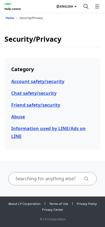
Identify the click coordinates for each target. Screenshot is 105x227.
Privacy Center (52, 209)
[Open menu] (97, 6)
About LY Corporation (24, 204)
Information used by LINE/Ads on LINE (48, 132)
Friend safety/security (35, 105)
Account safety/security (37, 81)
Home (10, 18)
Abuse (18, 117)
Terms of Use (58, 204)
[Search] (86, 6)
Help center (12, 9)
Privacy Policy (87, 204)
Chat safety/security (34, 93)
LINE (7, 4)
